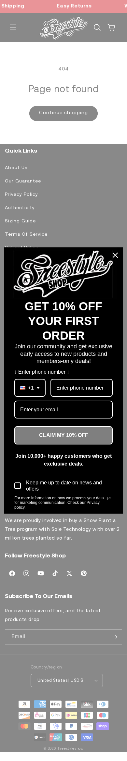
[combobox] (30, 388)
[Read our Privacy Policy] (109, 499)
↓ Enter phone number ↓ (41, 372)
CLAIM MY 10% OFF (63, 435)
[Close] (115, 255)
